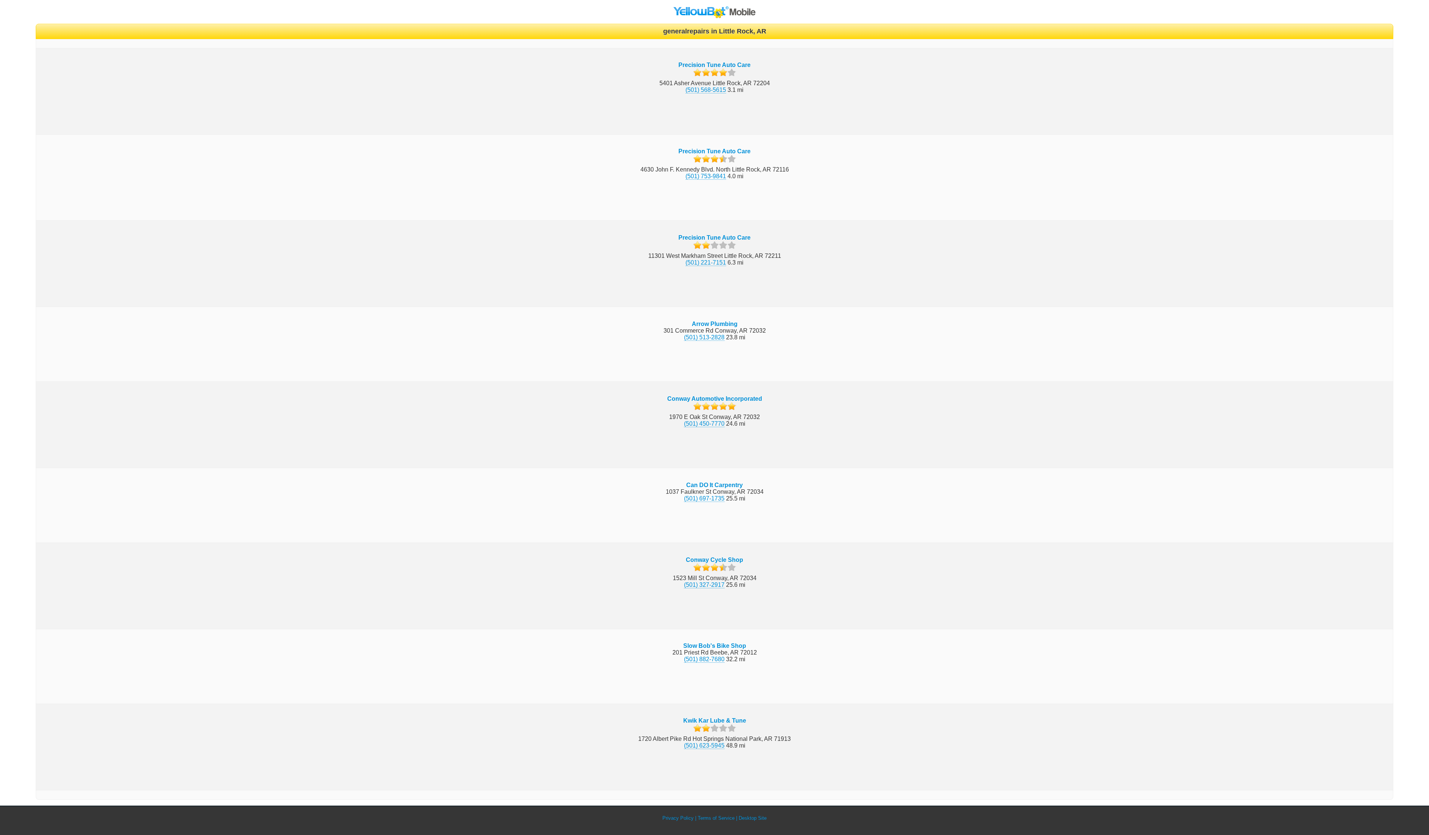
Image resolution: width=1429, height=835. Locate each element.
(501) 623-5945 (704, 745)
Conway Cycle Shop (714, 560)
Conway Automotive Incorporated (714, 399)
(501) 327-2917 (704, 585)
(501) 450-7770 (704, 423)
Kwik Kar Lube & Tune (714, 720)
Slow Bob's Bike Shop (714, 646)
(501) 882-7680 (704, 659)
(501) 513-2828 (704, 337)
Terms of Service (716, 818)
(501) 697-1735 (704, 498)
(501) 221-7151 (705, 262)
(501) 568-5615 (705, 90)
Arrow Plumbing (715, 324)
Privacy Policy (678, 818)
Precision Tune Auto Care (714, 65)
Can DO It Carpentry (714, 485)
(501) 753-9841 (705, 176)
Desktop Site (753, 818)
